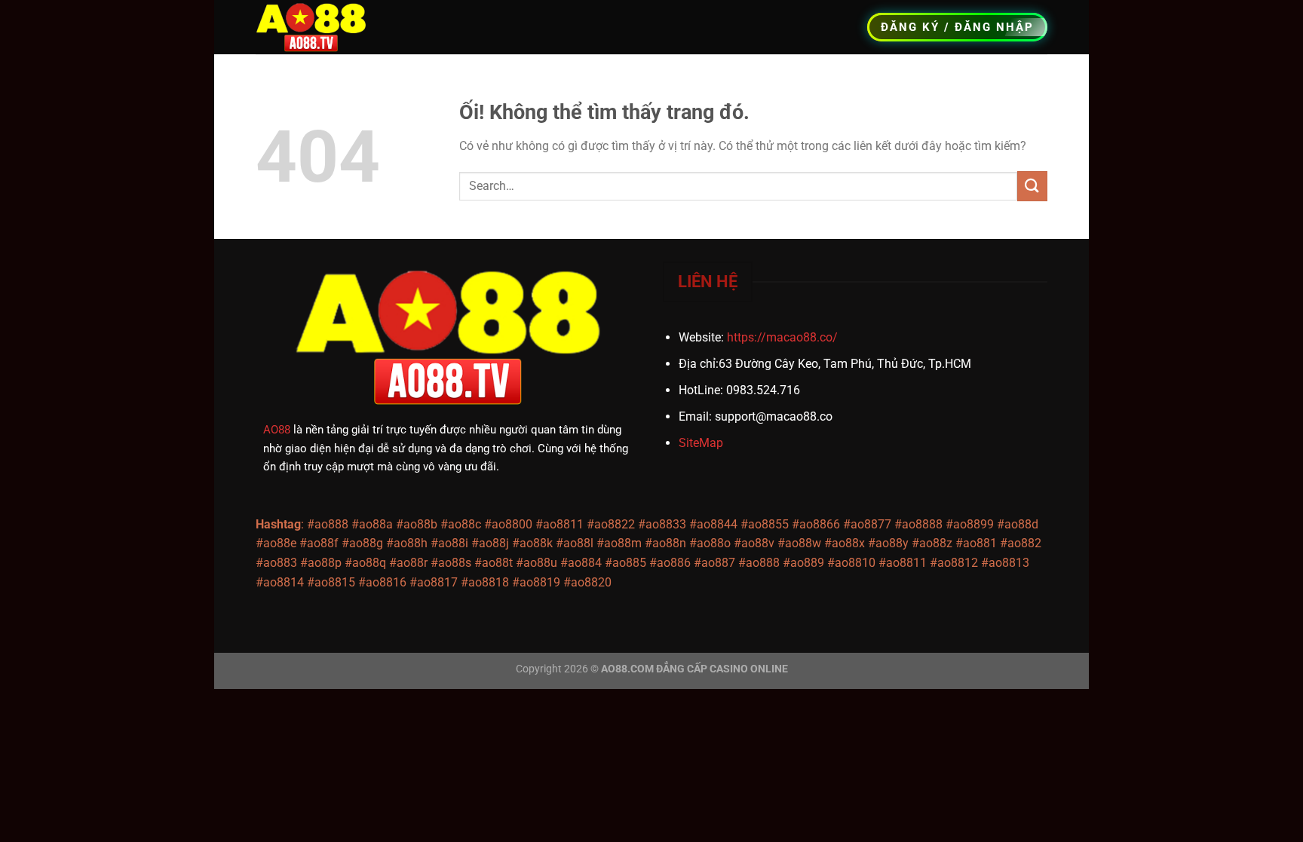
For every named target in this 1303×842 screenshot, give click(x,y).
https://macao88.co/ (782, 337)
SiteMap (701, 443)
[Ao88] (318, 27)
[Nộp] (1032, 186)
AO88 (276, 429)
